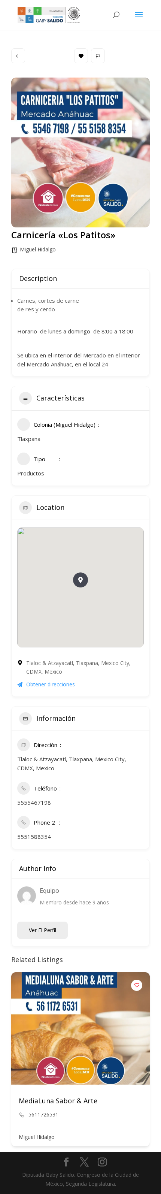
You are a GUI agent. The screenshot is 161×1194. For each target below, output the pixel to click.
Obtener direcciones (50, 684)
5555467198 (34, 802)
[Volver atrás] (18, 55)
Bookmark (81, 55)
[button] (80, 579)
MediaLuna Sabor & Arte (58, 1100)
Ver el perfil (42, 930)
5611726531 (43, 1114)
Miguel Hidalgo (38, 249)
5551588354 (34, 836)
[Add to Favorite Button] (136, 985)
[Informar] (98, 55)
